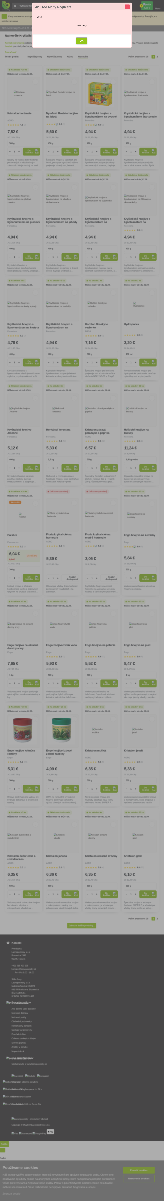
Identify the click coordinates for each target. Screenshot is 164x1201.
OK (82, 40)
